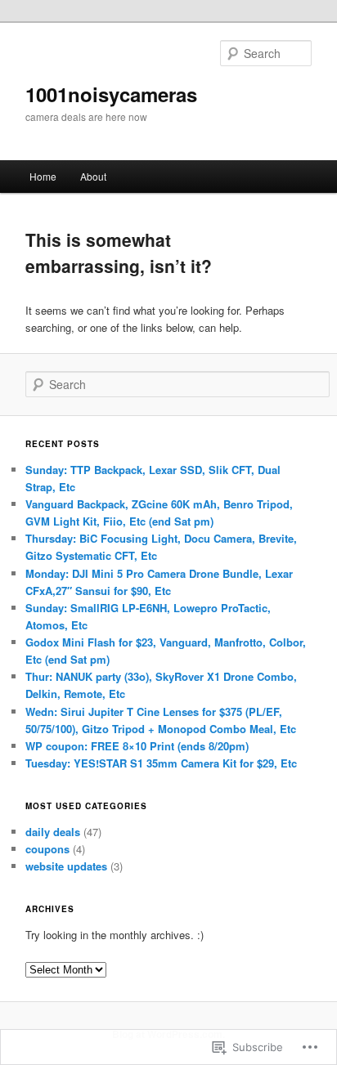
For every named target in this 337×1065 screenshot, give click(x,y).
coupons (47, 849)
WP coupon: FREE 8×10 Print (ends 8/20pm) (137, 746)
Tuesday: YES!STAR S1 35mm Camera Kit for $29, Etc (161, 763)
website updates (66, 866)
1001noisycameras (111, 94)
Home (42, 176)
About (93, 176)
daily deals (52, 831)
